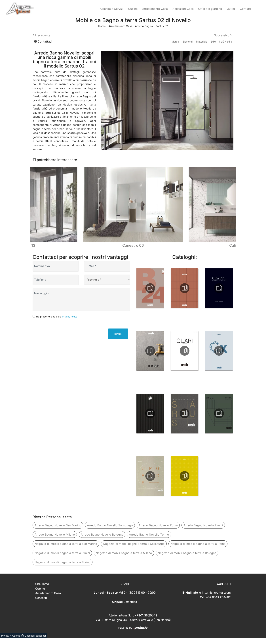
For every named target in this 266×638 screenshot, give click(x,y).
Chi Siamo (42, 584)
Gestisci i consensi (35, 635)
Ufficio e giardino (210, 8)
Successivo (222, 35)
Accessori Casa (183, 8)
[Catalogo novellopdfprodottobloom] (184, 288)
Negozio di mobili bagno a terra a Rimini (62, 553)
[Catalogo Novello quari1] (184, 351)
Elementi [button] (188, 41)
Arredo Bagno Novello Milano (55, 534)
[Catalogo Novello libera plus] (184, 476)
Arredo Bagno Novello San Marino (58, 525)
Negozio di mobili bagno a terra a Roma (197, 544)
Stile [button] (213, 41)
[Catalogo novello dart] (150, 413)
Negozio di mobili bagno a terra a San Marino (66, 544)
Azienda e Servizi (111, 8)
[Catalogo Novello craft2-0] (218, 288)
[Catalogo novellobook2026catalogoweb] (218, 413)
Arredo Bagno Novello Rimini (203, 525)
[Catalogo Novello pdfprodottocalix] (218, 351)
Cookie (16, 635)
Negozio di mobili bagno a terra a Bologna (187, 553)
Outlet (231, 8)
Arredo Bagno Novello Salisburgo (110, 525)
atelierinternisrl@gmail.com (212, 592)
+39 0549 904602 (218, 597)
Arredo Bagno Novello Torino (149, 534)
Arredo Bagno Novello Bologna (102, 534)
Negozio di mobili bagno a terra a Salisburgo (134, 544)
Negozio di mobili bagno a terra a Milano (124, 553)
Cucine (133, 8)
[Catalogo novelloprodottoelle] (150, 476)
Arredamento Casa (155, 8)
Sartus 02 (161, 26)
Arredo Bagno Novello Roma (158, 525)
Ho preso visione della (56, 316)
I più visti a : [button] (226, 41)
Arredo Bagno (144, 26)
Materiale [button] (201, 41)
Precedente (42, 35)
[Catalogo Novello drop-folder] (150, 351)
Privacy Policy (69, 316)
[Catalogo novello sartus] (184, 413)
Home (102, 26)
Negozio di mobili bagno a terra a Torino (62, 562)
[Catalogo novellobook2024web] (150, 288)
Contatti (245, 8)
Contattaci (44, 41)
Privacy (5, 635)
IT (257, 8)
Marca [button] (175, 41)
